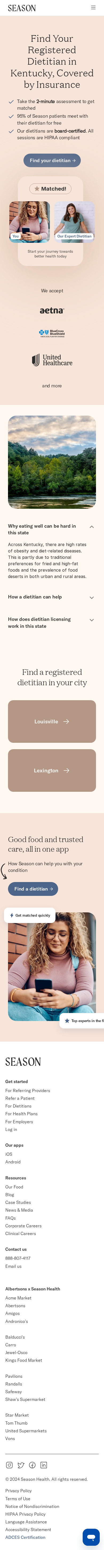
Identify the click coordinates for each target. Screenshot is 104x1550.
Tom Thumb (16, 1423)
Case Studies (18, 1202)
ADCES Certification (25, 1537)
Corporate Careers (23, 1225)
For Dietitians (18, 1106)
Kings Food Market (23, 1360)
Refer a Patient (20, 1098)
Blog (9, 1194)
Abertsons (15, 1305)
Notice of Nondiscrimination (32, 1506)
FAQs (10, 1218)
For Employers (19, 1121)
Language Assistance (26, 1521)
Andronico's (16, 1321)
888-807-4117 (17, 1258)
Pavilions (13, 1376)
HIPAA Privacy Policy (25, 1514)
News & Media (19, 1210)
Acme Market (18, 1298)
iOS (8, 1154)
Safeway (13, 1391)
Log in (11, 1129)
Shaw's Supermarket (25, 1399)
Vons (10, 1438)
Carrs (10, 1344)
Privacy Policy (18, 1490)
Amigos (12, 1313)
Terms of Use (17, 1498)
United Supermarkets (26, 1430)
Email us (13, 1266)
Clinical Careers (20, 1233)
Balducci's (15, 1337)
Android (13, 1161)
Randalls (13, 1384)
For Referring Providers (27, 1090)
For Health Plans (21, 1113)
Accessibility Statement (28, 1529)
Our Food (14, 1187)
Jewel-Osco (16, 1352)
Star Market (17, 1415)
